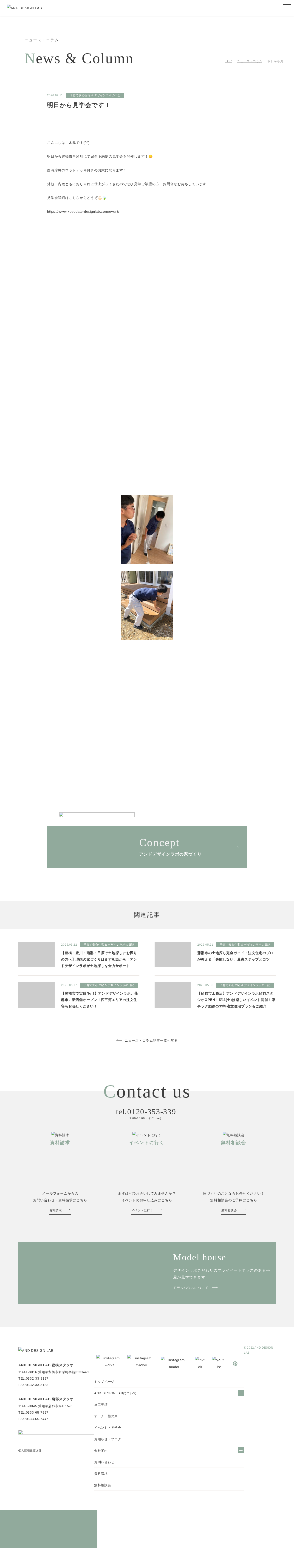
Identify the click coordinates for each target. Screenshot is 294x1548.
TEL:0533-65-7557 (33, 1412)
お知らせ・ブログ (107, 1439)
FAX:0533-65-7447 (33, 1419)
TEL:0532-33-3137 (33, 1378)
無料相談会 (102, 1485)
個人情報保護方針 (30, 1450)
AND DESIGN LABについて (115, 1393)
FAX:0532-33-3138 (33, 1385)
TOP (228, 61)
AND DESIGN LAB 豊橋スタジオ (46, 1365)
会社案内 (101, 1450)
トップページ (104, 1382)
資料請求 (101, 1473)
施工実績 (101, 1404)
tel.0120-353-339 (146, 1111)
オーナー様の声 (106, 1416)
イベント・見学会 (107, 1427)
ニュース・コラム (249, 61)
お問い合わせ (104, 1462)
